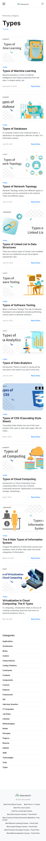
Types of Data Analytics (17, 362)
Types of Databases (15, 128)
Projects (6, 738)
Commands (7, 670)
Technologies (8, 757)
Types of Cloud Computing (19, 479)
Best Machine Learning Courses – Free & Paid (21, 823)
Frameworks (8, 694)
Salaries (6, 748)
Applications (8, 641)
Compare (6, 675)
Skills (5, 753)
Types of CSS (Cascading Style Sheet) (22, 420)
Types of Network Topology (20, 186)
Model (5, 728)
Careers (6, 656)
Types (5, 67)
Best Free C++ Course (32, 804)
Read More (35, 86)
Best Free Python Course (12, 804)
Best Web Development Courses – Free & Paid (23, 833)
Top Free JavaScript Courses (21, 811)
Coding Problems (10, 665)
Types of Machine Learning (19, 70)
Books (5, 651)
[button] (4, 4)
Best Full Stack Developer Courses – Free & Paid (21, 830)
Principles (6, 733)
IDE (4, 699)
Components (8, 680)
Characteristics (9, 661)
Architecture (8, 646)
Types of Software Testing (19, 305)
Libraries (6, 719)
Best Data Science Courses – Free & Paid (21, 814)
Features (6, 690)
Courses (6, 685)
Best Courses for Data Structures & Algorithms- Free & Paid (21, 819)
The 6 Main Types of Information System (23, 541)
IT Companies (8, 709)
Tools (5, 762)
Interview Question (10, 704)
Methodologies (9, 724)
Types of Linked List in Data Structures (19, 246)
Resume (6, 743)
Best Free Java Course (22, 808)
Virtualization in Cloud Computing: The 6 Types (18, 602)
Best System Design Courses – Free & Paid (22, 826)
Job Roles (7, 714)
